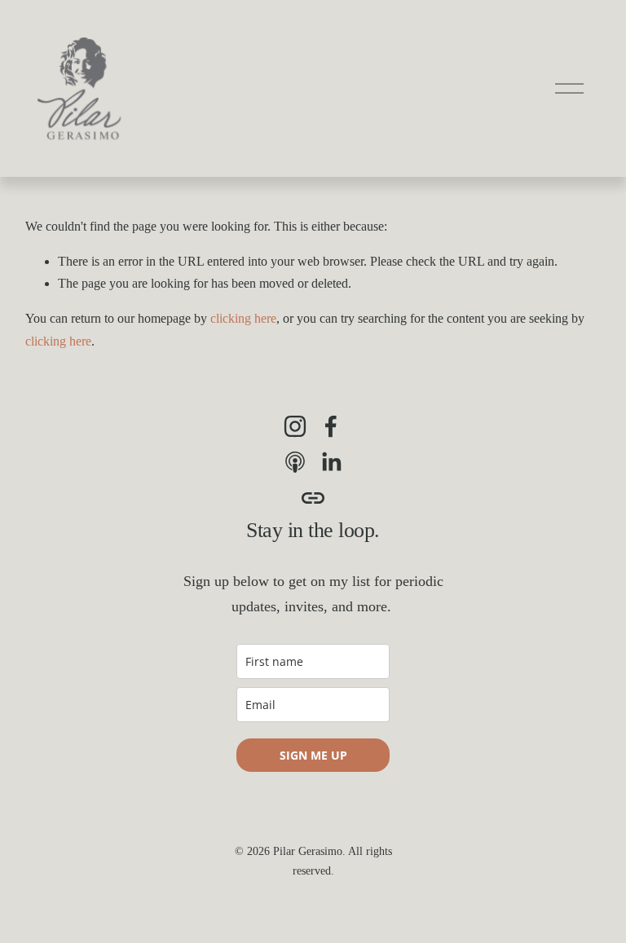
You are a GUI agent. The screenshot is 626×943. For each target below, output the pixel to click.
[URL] (313, 498)
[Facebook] (331, 426)
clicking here (243, 318)
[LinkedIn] (331, 462)
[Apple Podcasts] (295, 462)
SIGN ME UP (313, 755)
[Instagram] (295, 426)
